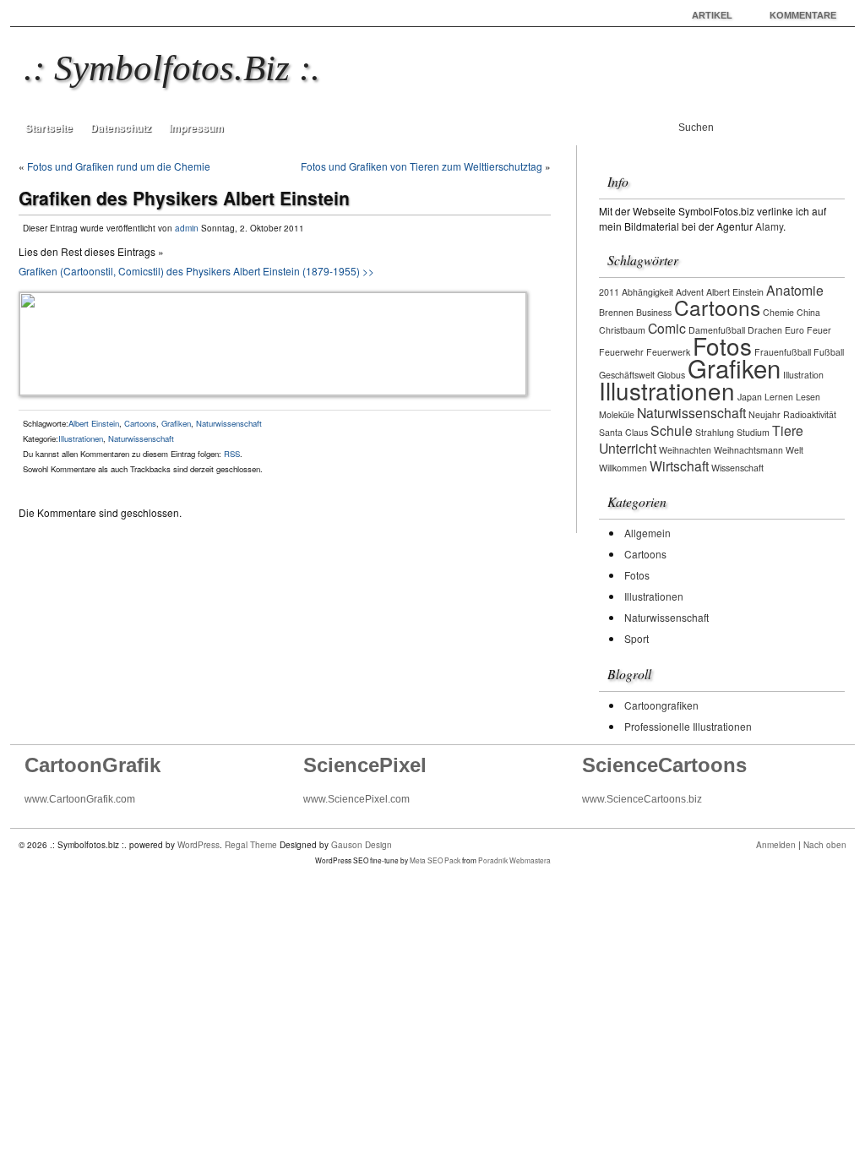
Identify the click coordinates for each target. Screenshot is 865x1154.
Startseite (49, 127)
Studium (753, 432)
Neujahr (764, 414)
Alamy (769, 226)
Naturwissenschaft (229, 423)
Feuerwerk (668, 352)
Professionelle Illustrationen (688, 726)
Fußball (828, 352)
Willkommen (623, 467)
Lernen (778, 396)
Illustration (803, 374)
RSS (232, 454)
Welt (794, 450)
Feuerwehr (621, 352)
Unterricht (627, 447)
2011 (609, 292)
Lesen (808, 396)
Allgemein (647, 532)
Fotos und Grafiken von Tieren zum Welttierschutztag (421, 166)
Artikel (712, 15)
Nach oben (824, 845)
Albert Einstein (93, 423)
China (808, 312)
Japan (749, 396)
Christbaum (622, 330)
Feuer (819, 330)
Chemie (778, 312)
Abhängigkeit (647, 292)
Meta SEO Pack (435, 860)
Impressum (196, 127)
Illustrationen (80, 438)
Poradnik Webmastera (514, 860)
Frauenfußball (782, 352)
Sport (636, 638)
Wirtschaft (679, 465)
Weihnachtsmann (748, 450)
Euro (794, 330)
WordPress (198, 845)
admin (187, 228)
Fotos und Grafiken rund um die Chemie (118, 166)
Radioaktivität (809, 414)
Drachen (765, 330)
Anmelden (776, 845)
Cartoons (140, 423)
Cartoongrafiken (661, 705)
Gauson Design (361, 845)
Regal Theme (251, 845)
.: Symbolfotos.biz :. (172, 68)
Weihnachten (685, 450)
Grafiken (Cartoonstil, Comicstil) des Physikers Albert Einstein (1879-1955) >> (196, 271)
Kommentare (803, 15)
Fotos (722, 345)
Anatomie (795, 289)
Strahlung (714, 432)
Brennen (616, 312)
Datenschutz (120, 127)
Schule (671, 430)
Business (654, 312)
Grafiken (176, 423)
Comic (667, 327)
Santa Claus (623, 432)
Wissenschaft (737, 467)
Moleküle (616, 414)
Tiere (787, 430)
